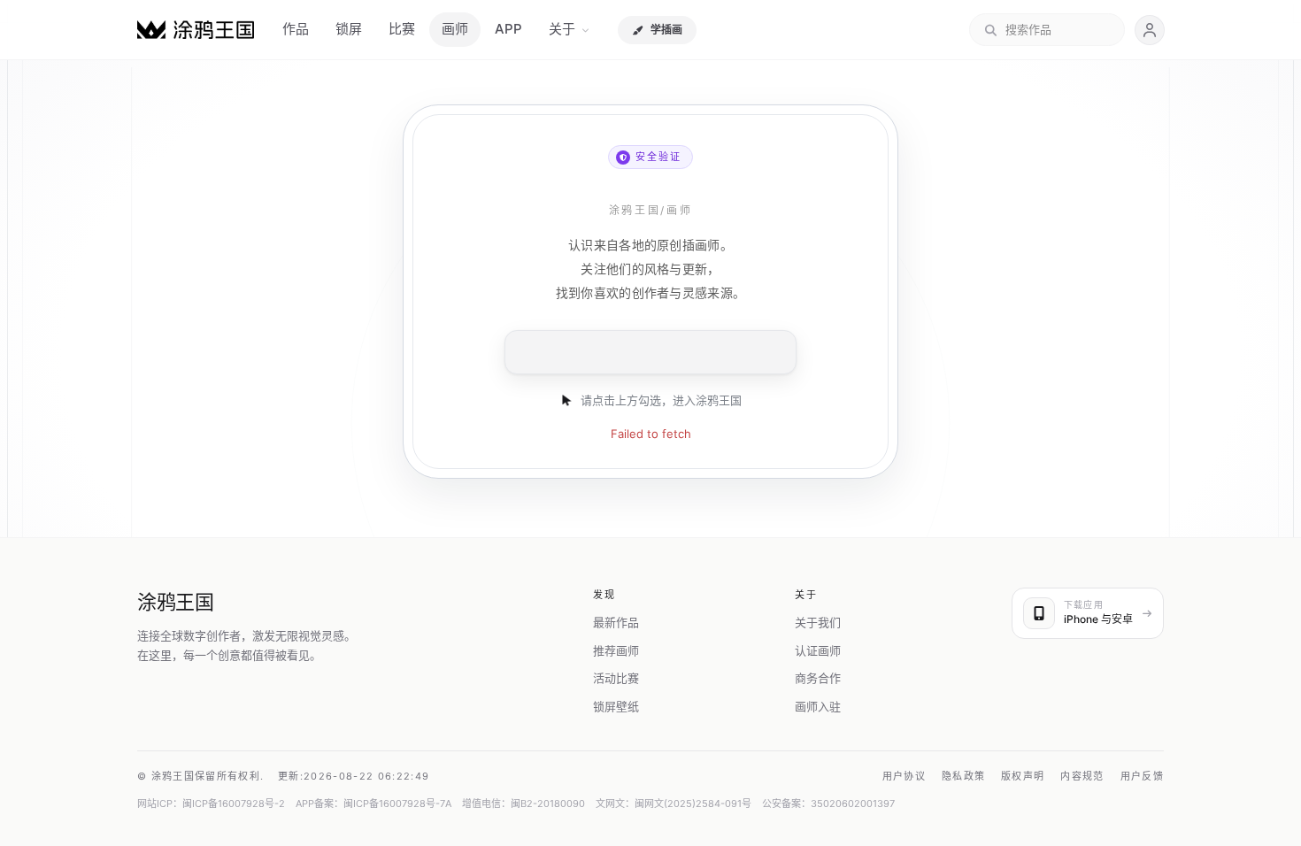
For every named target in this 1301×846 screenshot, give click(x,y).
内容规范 (1082, 776)
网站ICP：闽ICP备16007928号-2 (211, 803)
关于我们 (818, 622)
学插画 (666, 29)
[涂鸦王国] (195, 29)
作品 (295, 28)
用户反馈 (1142, 776)
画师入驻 (818, 706)
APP (508, 28)
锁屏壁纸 (616, 706)
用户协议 (904, 776)
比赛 (402, 28)
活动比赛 (616, 678)
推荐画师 (616, 650)
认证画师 (818, 650)
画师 (455, 28)
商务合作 (818, 678)
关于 (562, 28)
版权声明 (1022, 776)
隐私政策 (963, 776)
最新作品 (616, 622)
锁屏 (348, 28)
